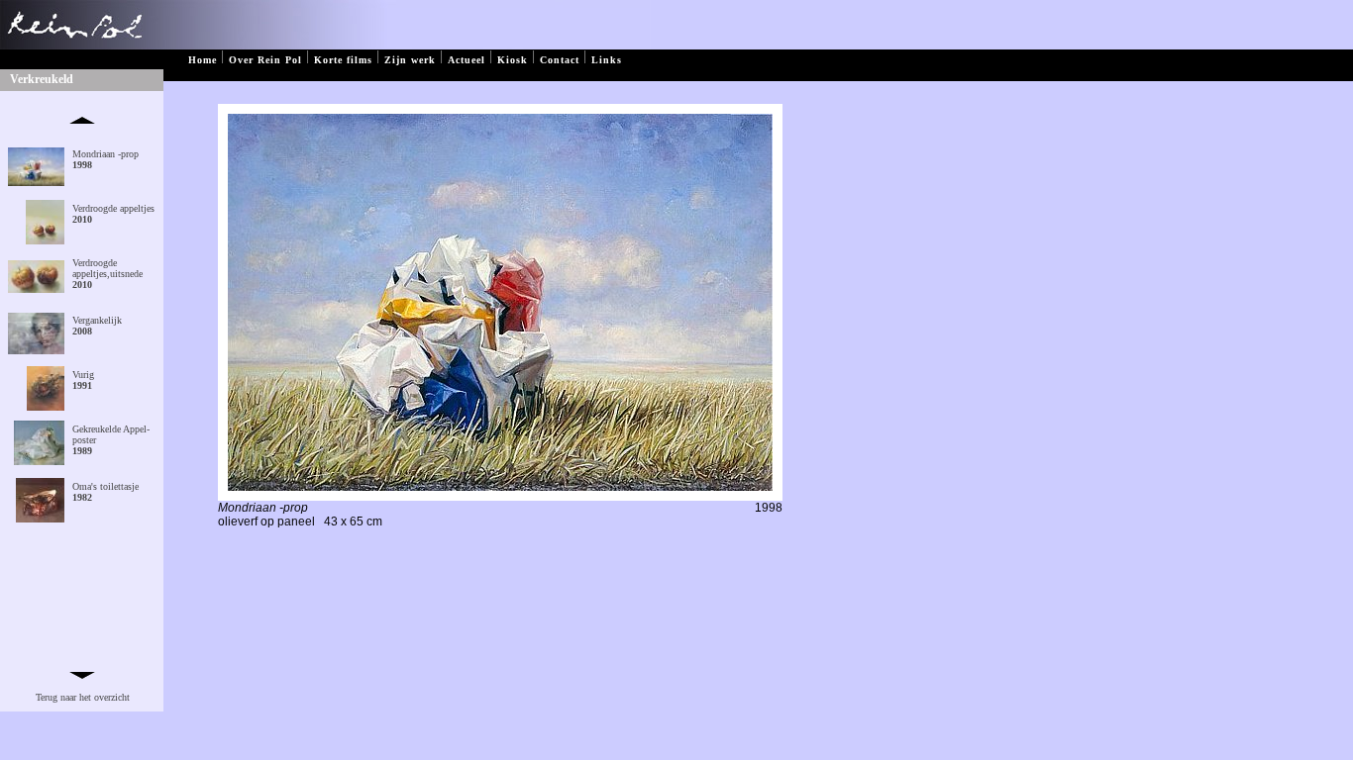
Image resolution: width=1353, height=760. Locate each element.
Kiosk (512, 59)
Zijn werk (410, 59)
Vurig (83, 380)
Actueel (466, 59)
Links (606, 59)
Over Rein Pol (265, 59)
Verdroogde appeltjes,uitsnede (107, 273)
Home (202, 59)
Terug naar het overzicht (83, 697)
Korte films (343, 59)
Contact (559, 59)
